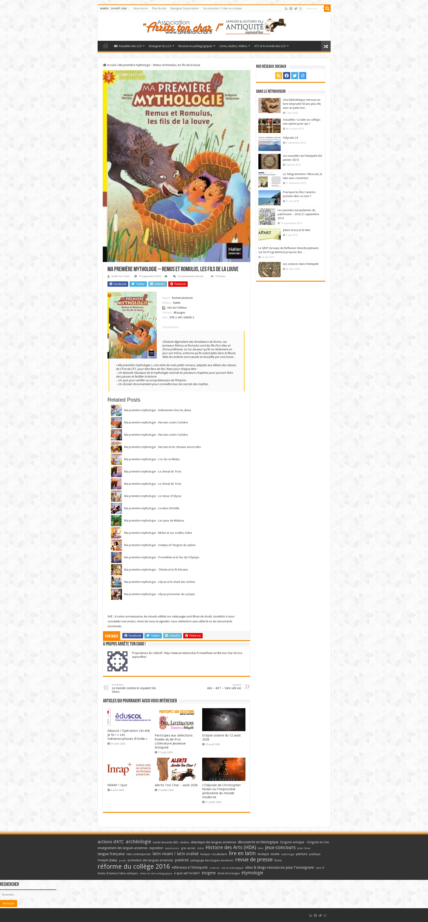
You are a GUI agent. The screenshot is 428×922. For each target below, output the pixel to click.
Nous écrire (141, 8)
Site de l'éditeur (177, 307)
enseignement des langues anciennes (123, 848)
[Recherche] (327, 8)
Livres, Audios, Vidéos (233, 46)
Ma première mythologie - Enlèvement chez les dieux (157, 410)
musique (263, 854)
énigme (209, 872)
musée (275, 854)
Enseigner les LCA (160, 46)
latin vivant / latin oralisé (175, 853)
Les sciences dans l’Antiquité (301, 264)
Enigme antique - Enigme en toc (304, 842)
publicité (182, 860)
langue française (111, 854)
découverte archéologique (258, 842)
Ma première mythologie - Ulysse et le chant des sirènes (159, 582)
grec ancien (188, 848)
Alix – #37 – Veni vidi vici (224, 686)
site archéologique (232, 867)
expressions (172, 848)
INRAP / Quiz (117, 785)
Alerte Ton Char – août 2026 (176, 785)
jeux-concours (280, 847)
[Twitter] (296, 8)
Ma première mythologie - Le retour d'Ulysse (152, 496)
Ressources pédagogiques (195, 46)
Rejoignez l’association (185, 8)
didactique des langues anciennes (213, 842)
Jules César (304, 848)
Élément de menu (105, 45)
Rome (278, 860)
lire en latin (242, 853)
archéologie (138, 841)
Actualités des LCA (130, 46)
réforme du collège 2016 (134, 866)
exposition (156, 848)
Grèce (200, 848)
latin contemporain (139, 854)
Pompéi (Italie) (107, 860)
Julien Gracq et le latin (296, 230)
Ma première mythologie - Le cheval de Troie (152, 471)
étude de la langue (229, 873)
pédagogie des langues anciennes (211, 860)
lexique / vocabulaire (213, 854)
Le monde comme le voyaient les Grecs (134, 688)
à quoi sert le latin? (187, 873)
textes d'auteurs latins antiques (118, 873)
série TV (320, 867)
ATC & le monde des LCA (270, 46)
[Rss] (286, 8)
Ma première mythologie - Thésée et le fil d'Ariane (156, 569)
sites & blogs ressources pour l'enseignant (279, 867)
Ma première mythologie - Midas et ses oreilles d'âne (158, 532)
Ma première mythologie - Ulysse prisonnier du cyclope (159, 594)
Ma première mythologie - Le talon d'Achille (151, 508)
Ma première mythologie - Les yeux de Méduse (154, 520)
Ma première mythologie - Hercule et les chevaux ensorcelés (162, 447)
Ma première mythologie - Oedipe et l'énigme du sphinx (160, 545)
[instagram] (300, 8)
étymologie (252, 872)
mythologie (287, 854)
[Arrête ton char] (214, 25)
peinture (301, 854)
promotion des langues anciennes (150, 860)
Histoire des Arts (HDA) (231, 847)
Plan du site (159, 8)
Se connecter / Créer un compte (222, 8)
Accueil (111, 65)
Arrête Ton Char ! (120, 276)
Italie (260, 848)
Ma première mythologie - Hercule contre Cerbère (156, 422)
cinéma (184, 842)
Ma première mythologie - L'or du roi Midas (152, 459)
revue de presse (254, 859)
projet (122, 860)
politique (315, 854)
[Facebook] (291, 8)
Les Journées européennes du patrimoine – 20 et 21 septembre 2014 (298, 214)
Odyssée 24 (290, 137)
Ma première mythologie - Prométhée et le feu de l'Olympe (161, 557)
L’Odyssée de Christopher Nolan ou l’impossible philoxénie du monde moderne (221, 791)
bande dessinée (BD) (165, 842)
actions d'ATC (111, 841)
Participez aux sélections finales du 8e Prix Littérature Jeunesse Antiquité (174, 741)
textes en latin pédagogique (156, 873)
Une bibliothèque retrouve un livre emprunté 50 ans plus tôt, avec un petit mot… (302, 103)
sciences (214, 867)
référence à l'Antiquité (190, 867)
